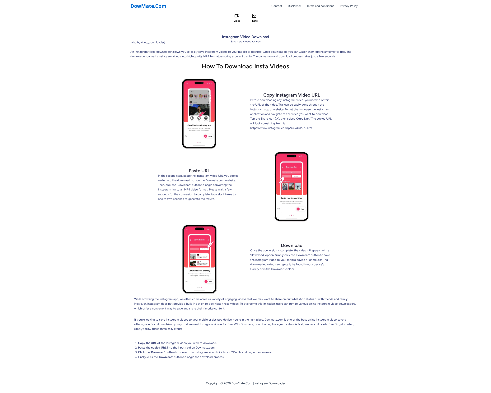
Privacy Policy (349, 6)
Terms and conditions (320, 6)
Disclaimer (294, 6)
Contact (276, 6)
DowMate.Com (148, 5)
